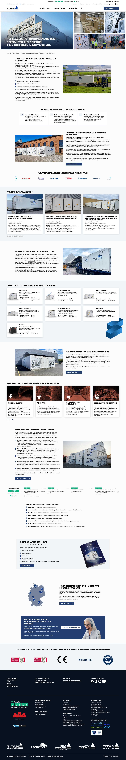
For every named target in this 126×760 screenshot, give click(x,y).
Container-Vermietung (26, 53)
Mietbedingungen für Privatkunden (71, 722)
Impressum (66, 719)
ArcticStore (31, 261)
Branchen (42, 53)
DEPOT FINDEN (65, 603)
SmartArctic (77, 526)
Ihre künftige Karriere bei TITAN (99, 707)
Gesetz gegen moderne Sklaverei (16, 756)
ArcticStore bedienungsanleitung (71, 706)
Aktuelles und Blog (97, 4)
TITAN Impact (94, 714)
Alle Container (16, 53)
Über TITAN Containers (96, 706)
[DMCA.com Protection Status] (19, 725)
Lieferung (65, 702)
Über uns (75, 4)
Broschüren (66, 704)
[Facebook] (92, 681)
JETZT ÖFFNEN (25, 565)
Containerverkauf (39, 704)
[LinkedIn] (96, 681)
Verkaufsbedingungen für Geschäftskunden (74, 724)
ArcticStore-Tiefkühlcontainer (26, 92)
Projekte (88, 4)
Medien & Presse (95, 715)
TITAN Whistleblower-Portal (37, 756)
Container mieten (45, 8)
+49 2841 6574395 (13, 4)
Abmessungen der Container (70, 707)
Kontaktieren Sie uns (96, 704)
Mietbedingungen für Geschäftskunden (72, 720)
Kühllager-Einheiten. (43, 70)
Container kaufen (59, 8)
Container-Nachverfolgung (55, 756)
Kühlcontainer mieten (40, 706)
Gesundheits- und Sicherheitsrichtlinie (100, 712)
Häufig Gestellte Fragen (69, 709)
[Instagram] (99, 681)
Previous (8, 419)
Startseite (9, 53)
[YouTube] (104, 681)
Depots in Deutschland (40, 714)
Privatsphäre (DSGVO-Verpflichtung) (72, 715)
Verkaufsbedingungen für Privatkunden (72, 725)
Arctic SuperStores (87, 366)
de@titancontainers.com (28, 4)
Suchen (81, 8)
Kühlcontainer (73, 8)
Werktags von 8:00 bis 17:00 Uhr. (44, 680)
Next (12, 419)
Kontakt (82, 4)
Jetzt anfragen (110, 8)
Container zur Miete (40, 702)
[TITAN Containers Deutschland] (12, 8)
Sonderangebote (109, 4)
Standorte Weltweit (96, 702)
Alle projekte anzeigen (15, 236)
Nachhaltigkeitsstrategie (97, 711)
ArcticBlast (44, 263)
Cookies (65, 717)
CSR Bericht (94, 709)
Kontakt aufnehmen (70, 627)
